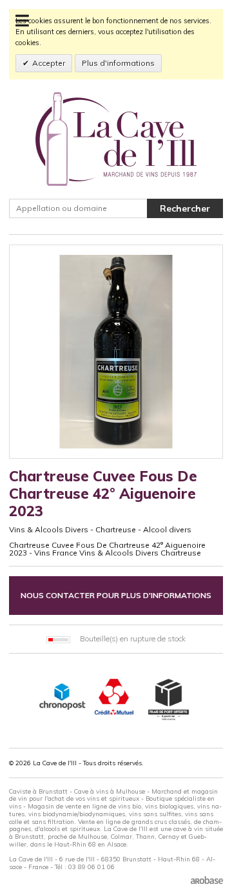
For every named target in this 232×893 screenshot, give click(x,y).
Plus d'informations (118, 63)
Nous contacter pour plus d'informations (116, 595)
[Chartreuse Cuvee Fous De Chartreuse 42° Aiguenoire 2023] (116, 352)
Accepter (48, 63)
